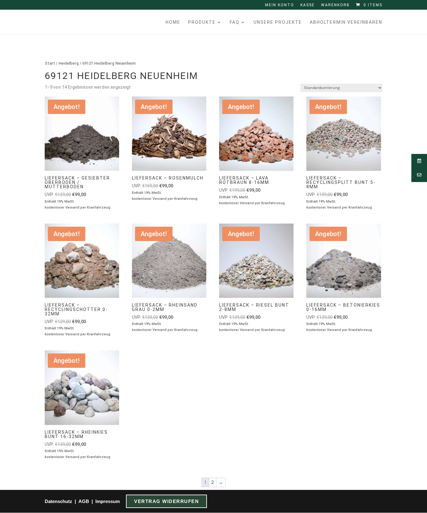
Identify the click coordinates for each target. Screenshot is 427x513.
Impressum (107, 501)
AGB (83, 501)
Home (173, 22)
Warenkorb (335, 5)
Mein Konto (279, 5)
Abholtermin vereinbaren (346, 22)
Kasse (307, 5)
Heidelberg (68, 63)
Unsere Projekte (278, 22)
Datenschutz (58, 501)
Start (50, 63)
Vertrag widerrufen (166, 501)
